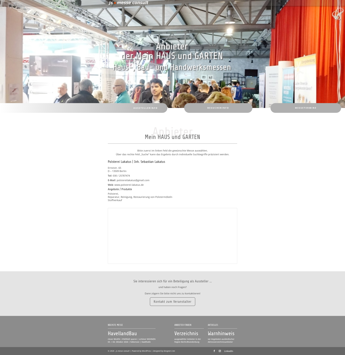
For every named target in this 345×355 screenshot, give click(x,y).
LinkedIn (228, 351)
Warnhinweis (221, 333)
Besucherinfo (218, 107)
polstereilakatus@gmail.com (133, 180)
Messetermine (306, 107)
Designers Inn (169, 351)
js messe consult (123, 351)
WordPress (146, 351)
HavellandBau (122, 333)
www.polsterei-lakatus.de (129, 184)
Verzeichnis (186, 333)
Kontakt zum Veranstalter (173, 302)
